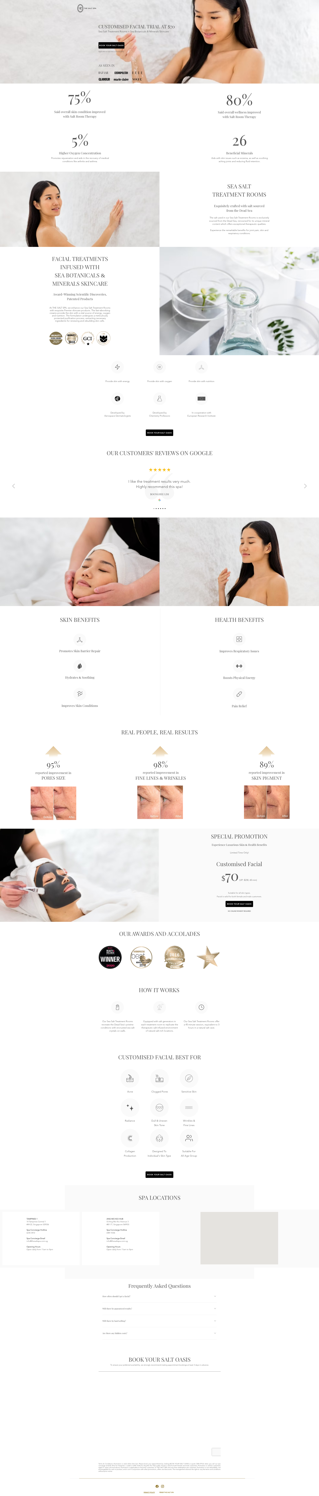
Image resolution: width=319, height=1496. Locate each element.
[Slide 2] (156, 508)
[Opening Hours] (162, 1486)
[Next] (305, 486)
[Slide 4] (160, 508)
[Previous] (13, 486)
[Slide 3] (158, 508)
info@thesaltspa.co (35, 1241)
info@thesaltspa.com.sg (117, 1241)
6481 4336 (111, 1233)
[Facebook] (157, 1486)
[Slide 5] (162, 508)
